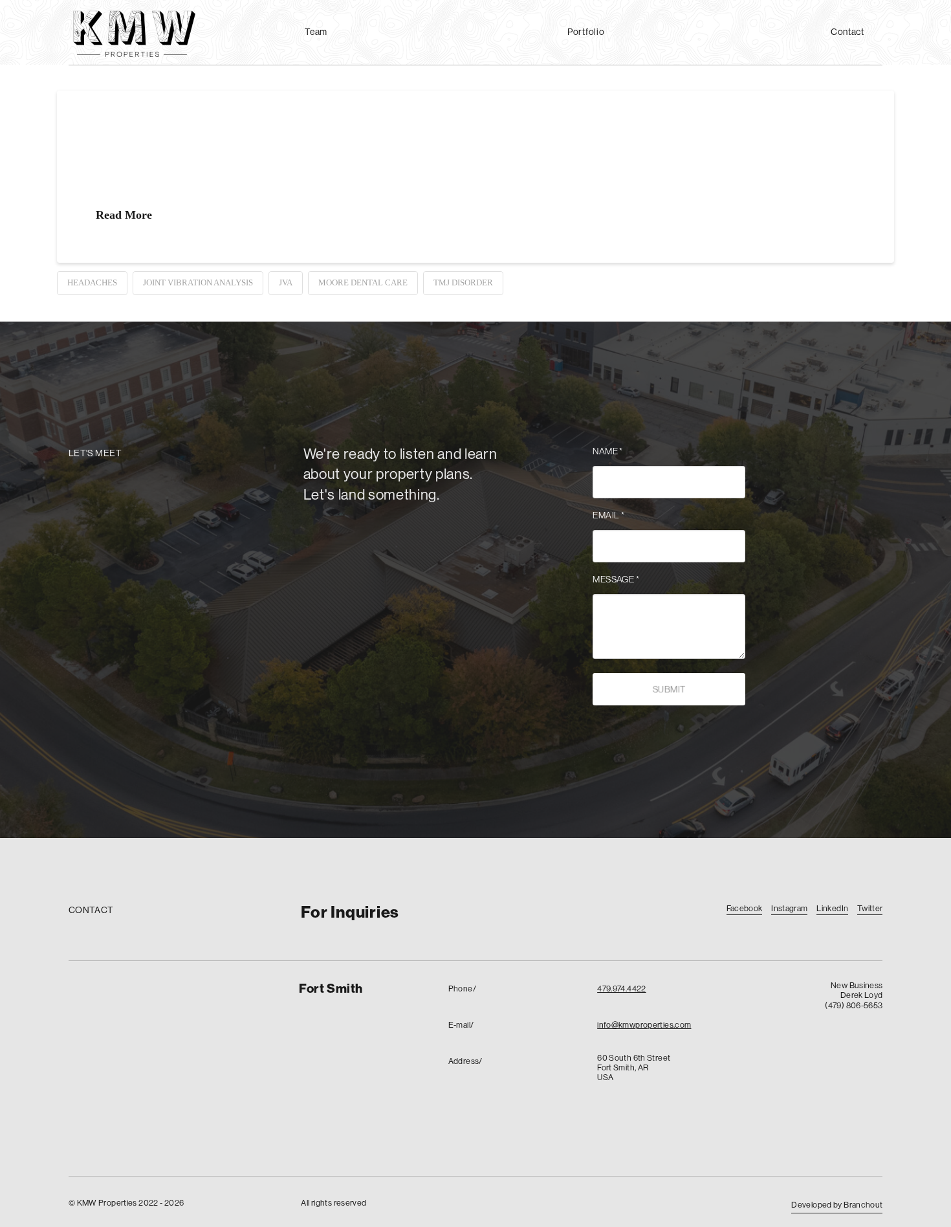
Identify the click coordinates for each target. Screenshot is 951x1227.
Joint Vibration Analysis (198, 282)
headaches (92, 282)
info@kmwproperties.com (644, 1024)
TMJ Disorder (463, 282)
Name (608, 451)
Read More (124, 214)
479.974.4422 (621, 988)
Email (608, 515)
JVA (285, 282)
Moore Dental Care (363, 282)
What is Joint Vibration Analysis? (261, 140)
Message (616, 579)
